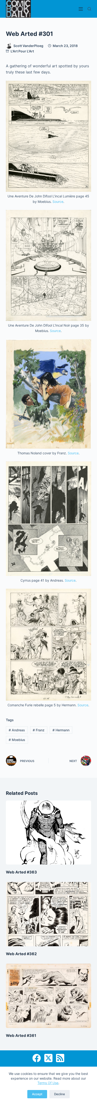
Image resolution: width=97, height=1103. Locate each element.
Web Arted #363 (21, 872)
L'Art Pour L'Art (22, 51)
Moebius (17, 740)
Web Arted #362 (21, 953)
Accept (37, 1094)
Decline (59, 1094)
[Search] (89, 9)
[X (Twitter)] (48, 1058)
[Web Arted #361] (48, 996)
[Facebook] (36, 1058)
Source (58, 202)
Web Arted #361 (21, 1035)
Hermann (61, 730)
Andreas (17, 730)
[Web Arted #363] (48, 833)
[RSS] (60, 1058)
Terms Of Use (47, 1083)
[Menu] (81, 9)
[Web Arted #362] (48, 914)
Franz (38, 730)
